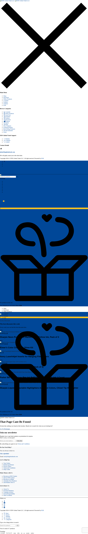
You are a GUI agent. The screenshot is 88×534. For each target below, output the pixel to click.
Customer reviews (8, 492)
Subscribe (19, 441)
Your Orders (6, 463)
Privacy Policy (7, 466)
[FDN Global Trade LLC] (15, 0)
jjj (3, 189)
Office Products (7, 99)
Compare (7, 140)
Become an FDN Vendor (10, 476)
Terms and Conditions (24, 444)
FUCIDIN (6, 181)
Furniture (7, 116)
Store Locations (7, 495)
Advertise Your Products (10, 481)
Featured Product (8, 127)
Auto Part (8, 115)
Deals (5, 132)
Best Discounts (6, 320)
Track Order (8, 161)
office (5, 186)
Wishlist (7, 139)
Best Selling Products (9, 129)
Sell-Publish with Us (9, 482)
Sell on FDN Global (8, 478)
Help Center (3, 169)
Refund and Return (8, 465)
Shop (4, 96)
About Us (6, 164)
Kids (4, 105)
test (4, 187)
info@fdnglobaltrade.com (7, 152)
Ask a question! (4, 453)
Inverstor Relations (8, 490)
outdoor (5, 192)
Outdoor (5, 103)
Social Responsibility (9, 494)
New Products (7, 126)
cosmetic (5, 190)
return (5, 184)
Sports (7, 123)
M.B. (42, 158)
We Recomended (8, 130)
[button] (44, 209)
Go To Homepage (5, 429)
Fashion (5, 102)
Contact (7, 142)
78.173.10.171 (7, 183)
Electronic (6, 97)
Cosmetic (6, 100)
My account (6, 163)
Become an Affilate (8, 479)
